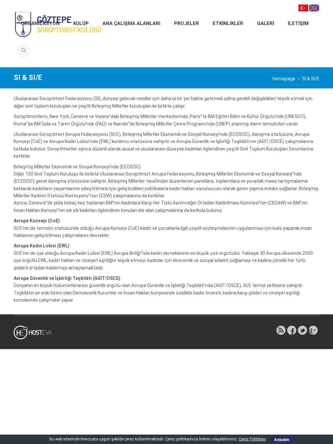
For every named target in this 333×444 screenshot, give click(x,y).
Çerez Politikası (252, 439)
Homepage (284, 78)
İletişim (298, 23)
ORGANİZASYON (40, 23)
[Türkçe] (303, 7)
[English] (314, 7)
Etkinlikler (228, 23)
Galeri (265, 23)
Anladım (281, 439)
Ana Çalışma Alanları (131, 23)
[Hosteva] (37, 332)
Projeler (186, 23)
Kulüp (81, 23)
